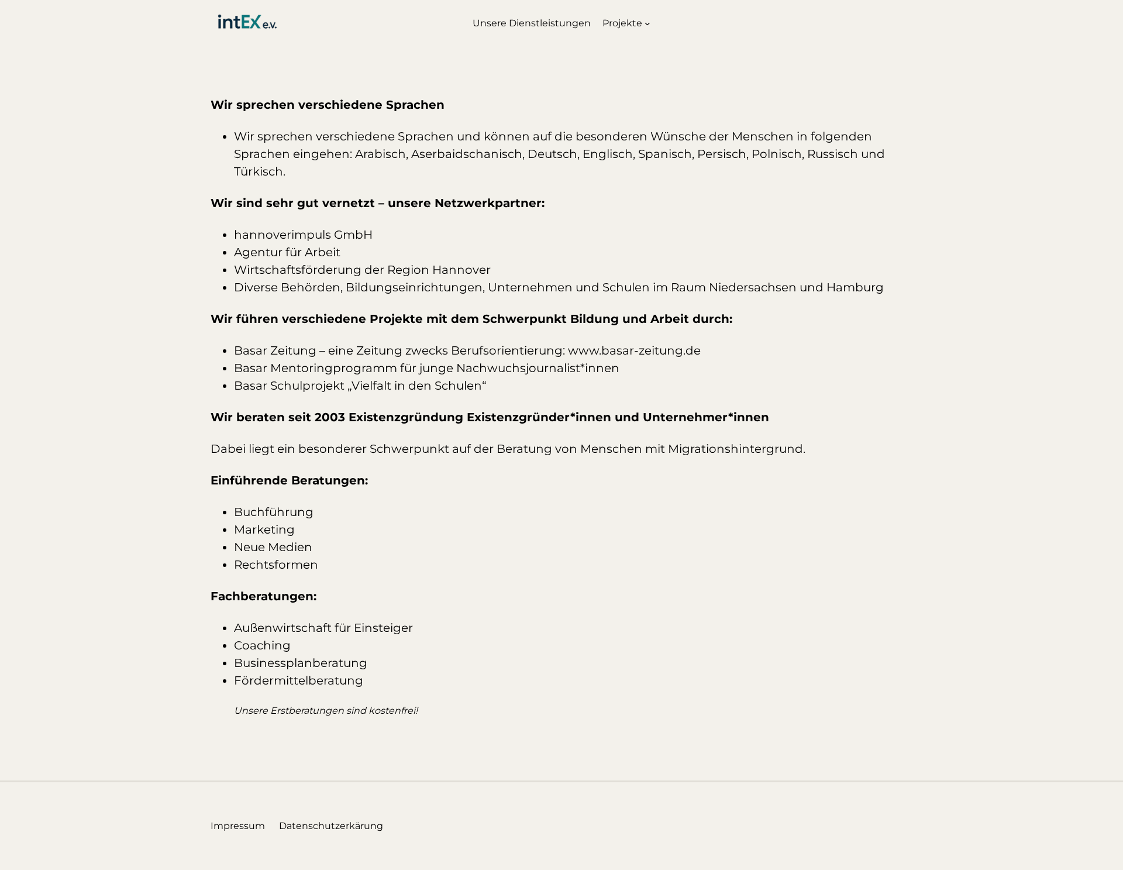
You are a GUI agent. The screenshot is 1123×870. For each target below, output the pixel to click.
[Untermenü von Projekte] (647, 23)
